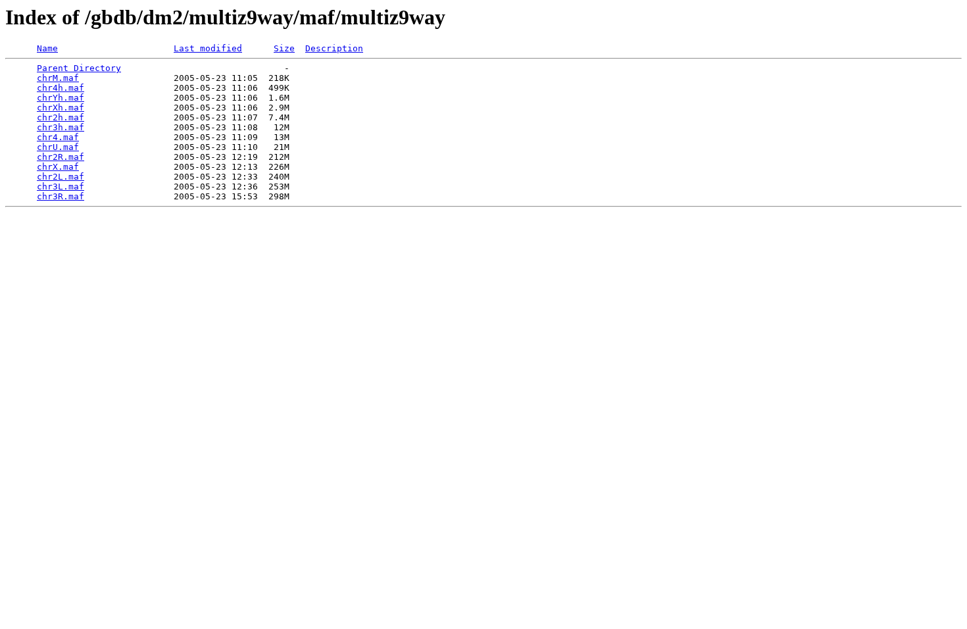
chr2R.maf (60, 157)
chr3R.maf (60, 196)
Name (47, 48)
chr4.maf (58, 137)
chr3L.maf (60, 186)
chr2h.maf (60, 117)
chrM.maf (58, 78)
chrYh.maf (60, 98)
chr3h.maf (60, 127)
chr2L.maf (60, 177)
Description (334, 48)
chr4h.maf (60, 88)
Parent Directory (79, 68)
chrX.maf (58, 167)
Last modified (208, 48)
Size (284, 48)
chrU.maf (58, 147)
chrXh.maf (60, 108)
